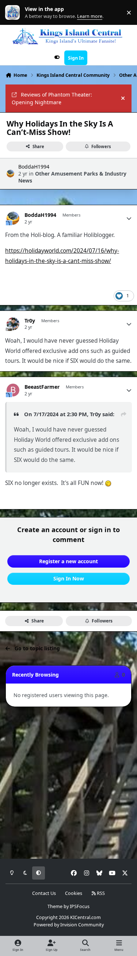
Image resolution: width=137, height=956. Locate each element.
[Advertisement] (68, 783)
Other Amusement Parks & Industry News (72, 177)
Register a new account (68, 561)
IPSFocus (80, 906)
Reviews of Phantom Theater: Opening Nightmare (52, 98)
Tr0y (29, 320)
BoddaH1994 (33, 166)
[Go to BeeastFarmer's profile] (13, 390)
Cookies (73, 893)
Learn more (14, 12)
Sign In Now (68, 578)
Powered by (69, 925)
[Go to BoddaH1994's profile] (10, 173)
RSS (100, 893)
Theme (54, 906)
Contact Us (44, 893)
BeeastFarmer (42, 387)
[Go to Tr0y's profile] (13, 323)
